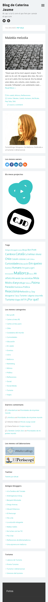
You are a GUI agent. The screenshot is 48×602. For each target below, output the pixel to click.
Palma (35, 282)
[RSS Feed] (25, 164)
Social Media (12, 386)
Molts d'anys (12, 282)
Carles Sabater (13, 98)
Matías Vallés (12, 527)
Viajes (17, 299)
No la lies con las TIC (15, 531)
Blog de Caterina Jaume (16, 7)
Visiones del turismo (15, 573)
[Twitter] (7, 164)
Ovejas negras (25, 426)
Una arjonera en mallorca (16, 544)
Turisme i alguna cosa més (31, 295)
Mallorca (21, 273)
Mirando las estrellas (22, 278)
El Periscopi (11, 513)
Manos (31, 274)
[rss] (8, 20)
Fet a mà (10, 518)
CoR (27, 259)
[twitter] (4, 20)
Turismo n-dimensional (16, 569)
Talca (16, 295)
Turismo (10, 299)
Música (17, 95)
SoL (30, 292)
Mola (36, 278)
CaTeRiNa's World (33, 254)
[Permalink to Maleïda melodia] (24, 57)
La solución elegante (15, 522)
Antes (20, 250)
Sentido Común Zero (16, 431)
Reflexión (24, 291)
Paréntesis (18, 287)
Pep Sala (8, 101)
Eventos (8, 268)
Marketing (11, 364)
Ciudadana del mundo (15, 333)
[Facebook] (12, 164)
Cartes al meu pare (14, 324)
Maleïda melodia (16, 38)
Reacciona (12, 291)
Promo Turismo (13, 564)
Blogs (24, 250)
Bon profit (10, 315)
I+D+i (9, 355)
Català (21, 98)
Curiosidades (12, 263)
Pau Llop (10, 536)
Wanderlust (13, 410)
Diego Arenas (12, 504)
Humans (28, 98)
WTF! (24, 299)
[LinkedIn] (16, 164)
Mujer (23, 282)
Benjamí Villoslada (14, 500)
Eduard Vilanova (13, 509)
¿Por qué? (33, 299)
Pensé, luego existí (27, 422)
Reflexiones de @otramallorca (18, 540)
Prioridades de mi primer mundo (30, 417)
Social (9, 381)
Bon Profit (32, 250)
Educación (24, 264)
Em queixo (35, 263)
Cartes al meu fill (13, 319)
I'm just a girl (28, 267)
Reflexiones (25, 95)
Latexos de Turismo (14, 560)
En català (10, 95)
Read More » (10, 88)
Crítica (32, 259)
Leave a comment (16, 105)
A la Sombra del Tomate (16, 491)
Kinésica (11, 417)
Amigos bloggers (11, 250)
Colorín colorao (19, 259)
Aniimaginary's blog (14, 496)
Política (26, 287)
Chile (8, 258)
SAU (14, 101)
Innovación (9, 274)
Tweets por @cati (11, 477)
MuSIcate (35, 98)
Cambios (10, 254)
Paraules (9, 286)
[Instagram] (21, 164)
